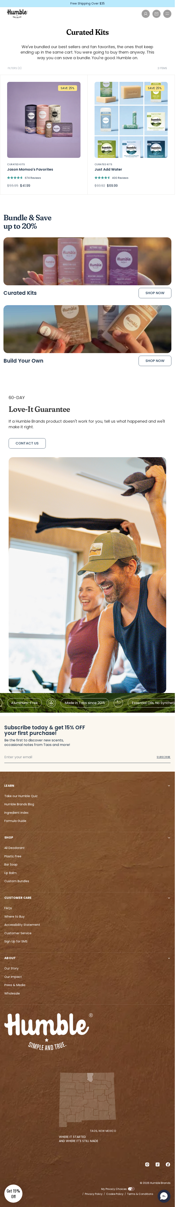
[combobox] (99, 617)
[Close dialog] (166, 528)
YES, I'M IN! (129, 633)
